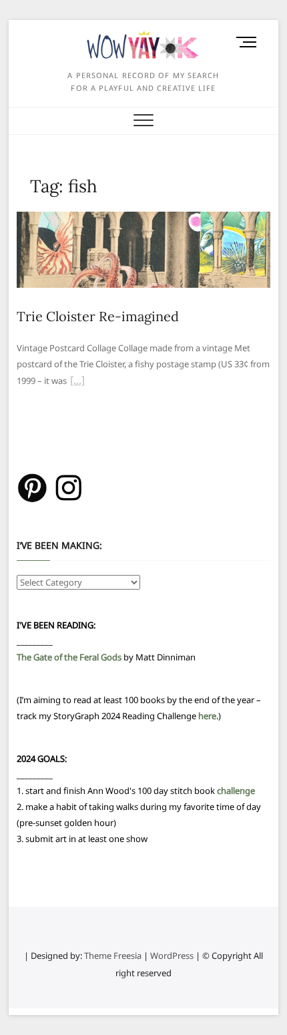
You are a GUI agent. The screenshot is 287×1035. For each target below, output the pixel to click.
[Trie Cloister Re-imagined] (143, 220)
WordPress (172, 956)
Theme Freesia (112, 956)
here (207, 716)
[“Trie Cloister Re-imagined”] (77, 382)
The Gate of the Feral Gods (69, 657)
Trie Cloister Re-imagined (98, 316)
